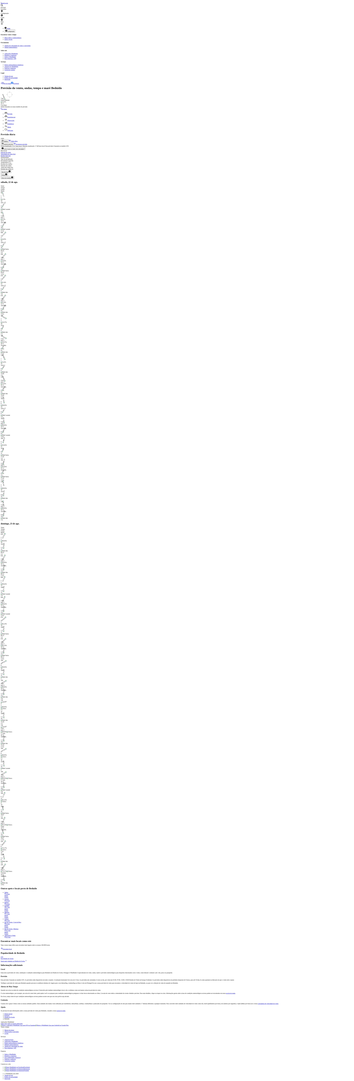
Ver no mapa (7, 83)
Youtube (26, 1070)
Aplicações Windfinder (11, 53)
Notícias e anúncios (10, 68)
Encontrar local (7, 949)
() (8, 154)
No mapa (4, 109)
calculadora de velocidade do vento (268, 1003)
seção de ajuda (61, 1011)
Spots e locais (8, 39)
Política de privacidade (11, 78)
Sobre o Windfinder (10, 57)
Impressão (7, 79)
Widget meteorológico (10, 47)
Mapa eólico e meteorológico (12, 38)
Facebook (16, 83)
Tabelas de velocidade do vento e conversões (17, 45)
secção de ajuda (230, 993)
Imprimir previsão (8, 144)
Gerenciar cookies (9, 70)
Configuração (10, 31)
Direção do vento (6, 152)
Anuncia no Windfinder (11, 66)
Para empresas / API (10, 58)
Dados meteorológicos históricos (13, 65)
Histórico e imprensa (10, 55)
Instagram (27, 1069)
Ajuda (8, 28)
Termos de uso (8, 76)
